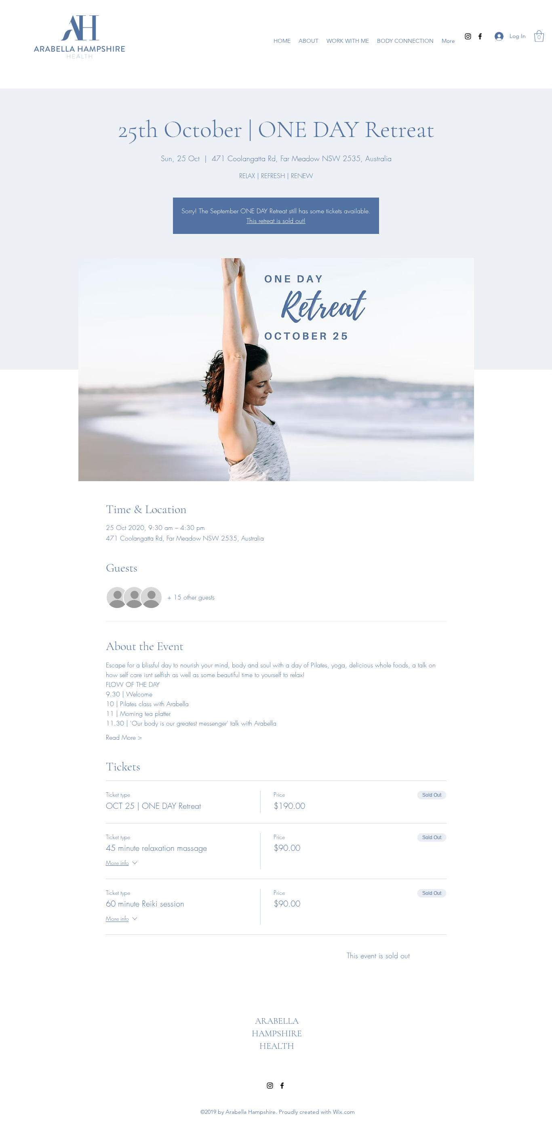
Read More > (124, 737)
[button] (539, 36)
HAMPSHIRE (277, 1033)
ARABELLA (277, 1021)
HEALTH (276, 1046)
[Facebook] (480, 36)
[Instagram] (468, 36)
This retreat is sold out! (276, 220)
